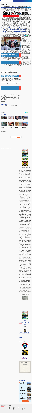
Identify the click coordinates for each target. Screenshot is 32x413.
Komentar (3, 35)
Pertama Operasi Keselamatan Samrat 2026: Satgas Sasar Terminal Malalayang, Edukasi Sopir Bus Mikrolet (9, 88)
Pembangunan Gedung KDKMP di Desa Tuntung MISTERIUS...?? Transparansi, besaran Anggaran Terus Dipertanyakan (23, 390)
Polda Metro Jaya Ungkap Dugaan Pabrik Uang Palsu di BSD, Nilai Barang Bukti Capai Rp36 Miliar (22, 398)
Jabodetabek (14, 406)
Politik (9, 408)
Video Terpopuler (22, 302)
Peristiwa (23, 406)
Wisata (18, 408)
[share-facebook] (24, 35)
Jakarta (18, 406)
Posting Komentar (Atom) (7, 148)
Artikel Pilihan (21, 307)
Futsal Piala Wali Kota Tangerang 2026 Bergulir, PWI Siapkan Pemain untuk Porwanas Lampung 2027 (22, 1)
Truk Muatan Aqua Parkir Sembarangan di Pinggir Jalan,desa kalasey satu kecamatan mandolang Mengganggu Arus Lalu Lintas (9, 55)
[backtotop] (16, 404)
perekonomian (24, 408)
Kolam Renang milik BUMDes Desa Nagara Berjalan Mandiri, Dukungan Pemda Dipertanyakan (23, 387)
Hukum (9, 406)
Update (19, 137)
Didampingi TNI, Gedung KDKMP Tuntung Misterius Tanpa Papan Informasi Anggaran (22, 383)
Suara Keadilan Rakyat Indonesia (25, 322)
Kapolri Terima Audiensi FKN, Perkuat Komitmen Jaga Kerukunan (9, 105)
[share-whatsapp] (27, 35)
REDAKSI (25, 320)
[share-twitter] (25, 35)
